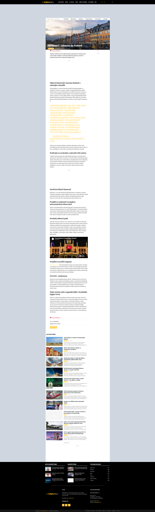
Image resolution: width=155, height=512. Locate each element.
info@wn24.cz (71, 498)
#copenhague (71, 130)
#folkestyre (57, 122)
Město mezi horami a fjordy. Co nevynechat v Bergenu (72, 348)
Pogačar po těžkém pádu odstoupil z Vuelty (74, 402)
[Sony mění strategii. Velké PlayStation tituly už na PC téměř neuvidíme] (48, 480)
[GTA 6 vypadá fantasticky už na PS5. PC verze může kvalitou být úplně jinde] (54, 435)
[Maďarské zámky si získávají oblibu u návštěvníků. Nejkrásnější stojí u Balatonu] (54, 361)
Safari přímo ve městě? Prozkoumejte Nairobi (74, 338)
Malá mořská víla (54, 265)
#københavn (56, 130)
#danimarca (57, 115)
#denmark (70, 110)
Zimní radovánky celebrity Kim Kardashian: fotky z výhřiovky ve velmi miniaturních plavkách (58, 468)
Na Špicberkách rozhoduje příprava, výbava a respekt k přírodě (74, 369)
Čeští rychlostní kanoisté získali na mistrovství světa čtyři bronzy (73, 391)
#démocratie (57, 127)
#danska (69, 115)
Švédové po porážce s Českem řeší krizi (58, 474)
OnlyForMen (56, 321)
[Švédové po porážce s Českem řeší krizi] (48, 475)
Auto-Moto (66, 424)
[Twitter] (104, 2)
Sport (65, 394)
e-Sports (65, 435)
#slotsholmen (77, 118)
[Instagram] (102, 2)
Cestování (51, 48)
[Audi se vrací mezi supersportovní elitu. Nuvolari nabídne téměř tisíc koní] (54, 425)
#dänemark (68, 113)
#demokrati (71, 122)
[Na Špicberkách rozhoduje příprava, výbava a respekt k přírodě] (54, 372)
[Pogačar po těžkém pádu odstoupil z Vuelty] (54, 405)
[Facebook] (101, 2)
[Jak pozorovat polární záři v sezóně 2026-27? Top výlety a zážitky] (54, 382)
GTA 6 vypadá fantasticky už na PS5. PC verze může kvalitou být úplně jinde (75, 432)
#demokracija (72, 125)
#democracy (57, 125)
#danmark (56, 113)
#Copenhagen (72, 127)
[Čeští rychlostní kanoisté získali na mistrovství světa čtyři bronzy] (54, 394)
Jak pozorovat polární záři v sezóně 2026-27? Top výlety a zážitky (74, 379)
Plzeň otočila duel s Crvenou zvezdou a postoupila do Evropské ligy (75, 412)
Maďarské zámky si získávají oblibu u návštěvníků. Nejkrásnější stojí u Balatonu (74, 358)
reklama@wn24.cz (97, 502)
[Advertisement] (69, 70)
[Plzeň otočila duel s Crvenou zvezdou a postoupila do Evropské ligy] (54, 415)
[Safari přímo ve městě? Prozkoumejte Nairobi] (54, 341)
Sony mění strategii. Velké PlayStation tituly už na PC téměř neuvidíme (58, 479)
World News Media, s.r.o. (44, 510)
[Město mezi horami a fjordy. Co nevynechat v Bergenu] (54, 351)
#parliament (57, 120)
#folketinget (72, 120)
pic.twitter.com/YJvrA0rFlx (65, 132)
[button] (112, 2)
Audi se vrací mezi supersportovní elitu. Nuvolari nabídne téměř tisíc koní (75, 422)
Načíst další (66, 442)
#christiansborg (59, 118)
